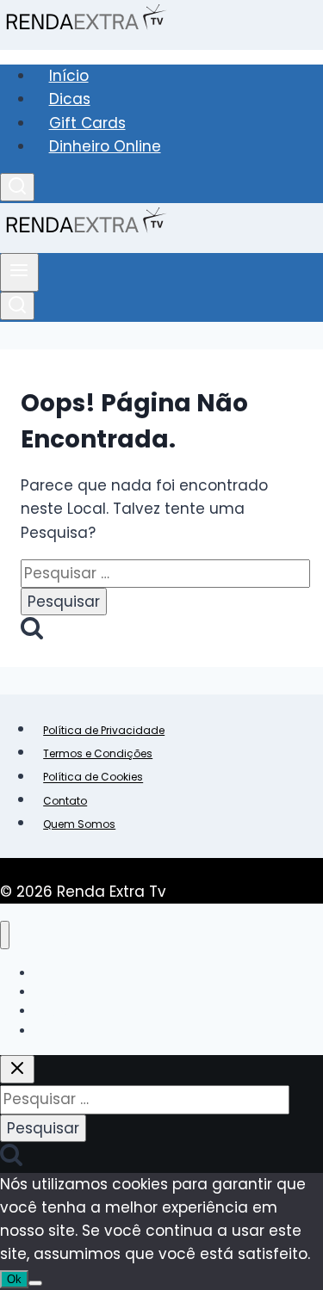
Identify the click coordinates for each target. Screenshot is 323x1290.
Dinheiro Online (105, 146)
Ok (14, 1279)
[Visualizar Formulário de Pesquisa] (17, 187)
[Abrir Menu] (19, 272)
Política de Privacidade (104, 730)
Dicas (69, 99)
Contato (65, 800)
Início (69, 75)
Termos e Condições (97, 753)
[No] (35, 1283)
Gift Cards (87, 123)
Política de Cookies (93, 777)
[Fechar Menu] (4, 935)
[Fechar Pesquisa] (17, 1069)
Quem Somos (79, 824)
